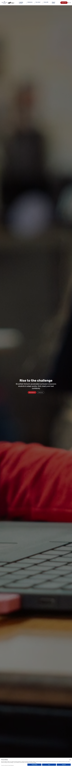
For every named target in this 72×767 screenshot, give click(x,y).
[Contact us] (68, 2)
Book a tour (40, 392)
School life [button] (46, 2)
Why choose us (32, 392)
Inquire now (64, 2)
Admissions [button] (29, 2)
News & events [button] (53, 3)
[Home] (8, 2)
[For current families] (70, 2)
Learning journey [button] (21, 3)
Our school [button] (38, 2)
